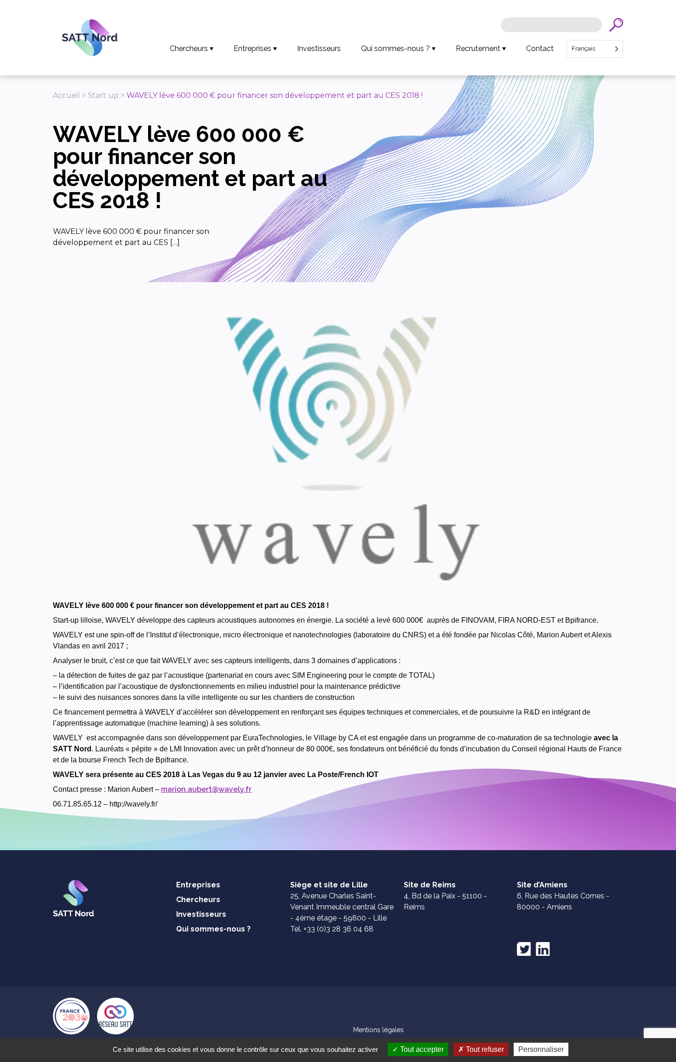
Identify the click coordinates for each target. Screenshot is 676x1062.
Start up (103, 95)
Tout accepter (421, 1049)
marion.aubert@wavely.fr (206, 789)
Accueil (66, 95)
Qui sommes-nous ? (395, 48)
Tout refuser (484, 1049)
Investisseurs (319, 48)
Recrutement (478, 48)
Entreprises (252, 48)
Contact (540, 48)
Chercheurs (189, 48)
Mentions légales (378, 1030)
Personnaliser (541, 1049)
